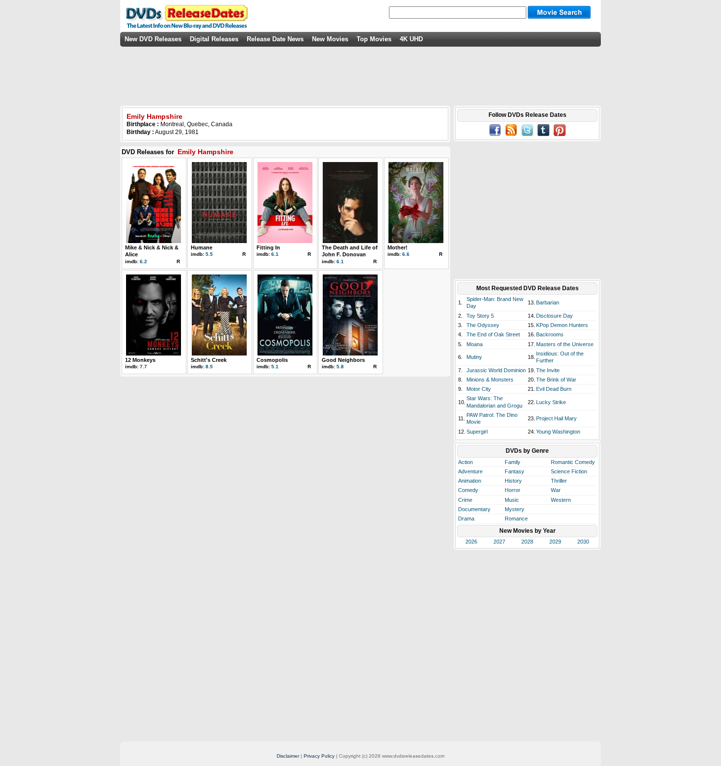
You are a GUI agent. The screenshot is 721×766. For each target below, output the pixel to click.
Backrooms (550, 334)
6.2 (143, 261)
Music (512, 500)
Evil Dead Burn (553, 389)
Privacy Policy (319, 756)
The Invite (548, 370)
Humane (201, 247)
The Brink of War (556, 380)
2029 (555, 542)
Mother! (397, 247)
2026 (471, 542)
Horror (512, 490)
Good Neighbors (343, 360)
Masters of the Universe (564, 344)
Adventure (470, 471)
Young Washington (558, 432)
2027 (499, 542)
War (556, 490)
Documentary (474, 509)
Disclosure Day (554, 316)
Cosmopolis (272, 360)
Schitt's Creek (209, 360)
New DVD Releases (153, 39)
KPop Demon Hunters (562, 325)
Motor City (478, 389)
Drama (466, 518)
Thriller (559, 481)
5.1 (275, 366)
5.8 (340, 366)
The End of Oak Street (493, 334)
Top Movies (374, 39)
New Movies (330, 39)
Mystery (514, 509)
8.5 (209, 366)
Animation (469, 481)
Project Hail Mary (556, 418)
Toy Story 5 (480, 316)
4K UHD (411, 39)
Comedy (468, 490)
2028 (527, 542)
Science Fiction (569, 471)
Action (465, 462)
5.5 (209, 254)
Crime (465, 500)
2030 (583, 542)
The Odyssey (482, 325)
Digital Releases (214, 39)
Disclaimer (288, 756)
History (513, 481)
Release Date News (275, 39)
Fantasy (514, 471)
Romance (516, 518)
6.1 (275, 254)
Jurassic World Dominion (496, 370)
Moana (474, 344)
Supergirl (477, 432)
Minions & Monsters (490, 380)
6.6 (406, 254)
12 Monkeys (140, 360)
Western (561, 500)
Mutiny (474, 357)
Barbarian (547, 302)
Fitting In (268, 247)
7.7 (143, 366)
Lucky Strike (551, 402)
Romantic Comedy (573, 462)
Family (512, 462)
